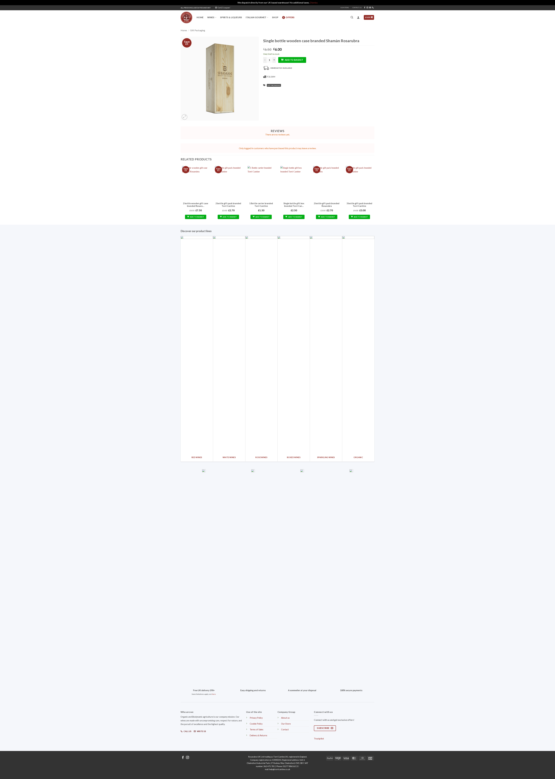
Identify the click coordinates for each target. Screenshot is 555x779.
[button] (222, 7)
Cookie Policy (256, 724)
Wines (210, 17)
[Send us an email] (370, 8)
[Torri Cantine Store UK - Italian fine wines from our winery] (186, 17)
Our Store (345, 7)
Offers (290, 17)
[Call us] (373, 8)
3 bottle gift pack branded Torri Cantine (359, 204)
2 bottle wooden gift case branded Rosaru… (195, 204)
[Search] (352, 17)
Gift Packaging (197, 30)
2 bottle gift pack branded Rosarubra (326, 204)
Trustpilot (319, 738)
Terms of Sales (256, 729)
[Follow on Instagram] (367, 8)
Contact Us (356, 7)
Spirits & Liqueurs (231, 17)
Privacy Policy (256, 718)
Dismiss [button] (314, 2)
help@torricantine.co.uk (279, 769)
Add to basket (294, 60)
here (214, 694)
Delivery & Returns (258, 735)
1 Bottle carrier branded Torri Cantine (261, 204)
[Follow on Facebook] (365, 8)
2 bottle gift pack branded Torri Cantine (228, 204)
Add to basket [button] (197, 217)
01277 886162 (289, 766)
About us (285, 718)
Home (200, 17)
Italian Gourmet (256, 17)
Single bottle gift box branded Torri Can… (293, 204)
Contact (285, 729)
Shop (275, 17)
